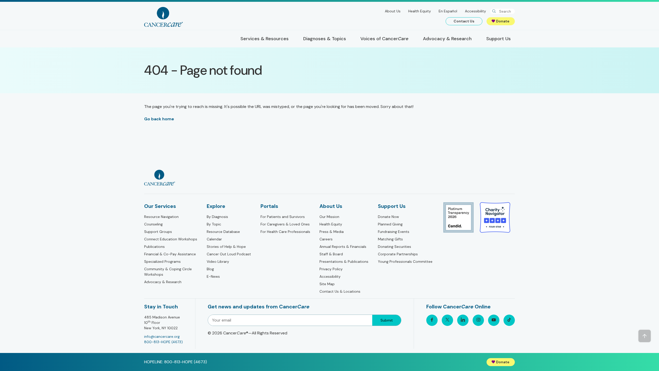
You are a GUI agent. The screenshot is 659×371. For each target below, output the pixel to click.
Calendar (214, 239)
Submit (386, 320)
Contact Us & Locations (339, 291)
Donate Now (388, 216)
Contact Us (464, 21)
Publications (154, 246)
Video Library (218, 261)
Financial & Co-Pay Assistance (170, 254)
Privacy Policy (331, 269)
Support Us (392, 206)
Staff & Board (331, 254)
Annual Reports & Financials (342, 246)
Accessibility (475, 11)
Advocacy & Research (162, 282)
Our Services (160, 206)
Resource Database (223, 231)
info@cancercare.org (162, 336)
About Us (393, 11)
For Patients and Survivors (283, 216)
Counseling (153, 224)
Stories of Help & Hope (226, 246)
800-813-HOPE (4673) (163, 342)
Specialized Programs (162, 261)
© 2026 (247, 333)
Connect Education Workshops (170, 239)
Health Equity (419, 11)
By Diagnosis (217, 216)
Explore (216, 206)
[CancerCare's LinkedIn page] (463, 320)
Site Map (327, 284)
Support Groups (158, 231)
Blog (210, 269)
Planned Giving (390, 224)
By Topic (214, 224)
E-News (213, 276)
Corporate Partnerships (398, 254)
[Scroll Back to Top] (644, 336)
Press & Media (331, 231)
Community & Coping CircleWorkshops (168, 272)
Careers (326, 239)
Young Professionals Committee (405, 261)
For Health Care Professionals (285, 231)
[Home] (163, 17)
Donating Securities (394, 246)
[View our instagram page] (478, 320)
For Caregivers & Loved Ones (285, 224)
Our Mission (329, 216)
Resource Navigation (161, 216)
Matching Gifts (390, 239)
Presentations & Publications (343, 261)
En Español (448, 11)
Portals (269, 206)
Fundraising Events (393, 231)
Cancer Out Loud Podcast (229, 254)
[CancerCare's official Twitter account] (447, 320)
